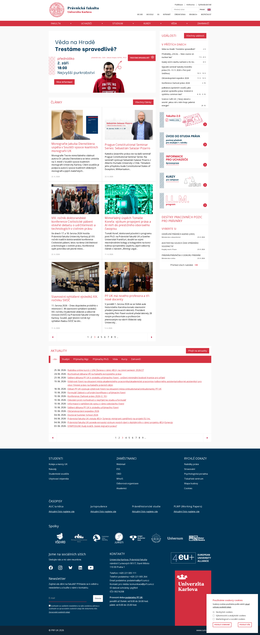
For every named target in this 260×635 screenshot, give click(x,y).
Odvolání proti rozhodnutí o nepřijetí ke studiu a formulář (97, 400)
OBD (118, 473)
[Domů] (71, 10)
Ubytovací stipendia (59, 478)
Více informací (64, 81)
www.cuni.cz (202, 630)
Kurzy (147, 23)
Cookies (188, 488)
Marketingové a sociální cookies (230, 619)
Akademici (121, 488)
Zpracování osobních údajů (59, 612)
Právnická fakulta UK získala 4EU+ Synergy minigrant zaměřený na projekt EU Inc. (109, 418)
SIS (158, 14)
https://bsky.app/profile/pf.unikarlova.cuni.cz (70, 568)
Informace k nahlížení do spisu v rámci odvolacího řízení (96, 403)
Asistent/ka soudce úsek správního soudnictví (180, 244)
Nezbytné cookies (224, 612)
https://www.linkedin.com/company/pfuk (81, 568)
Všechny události (195, 35)
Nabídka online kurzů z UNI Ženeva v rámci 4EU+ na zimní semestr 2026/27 (106, 370)
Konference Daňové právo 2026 (176, 83)
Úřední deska (180, 14)
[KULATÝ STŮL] (139, 71)
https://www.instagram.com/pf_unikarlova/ (60, 568)
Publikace (179, 4)
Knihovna (190, 4)
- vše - (55, 359)
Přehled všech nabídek (181, 264)
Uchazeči (86, 23)
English (209, 9)
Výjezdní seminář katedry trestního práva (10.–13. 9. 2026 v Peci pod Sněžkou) (177, 70)
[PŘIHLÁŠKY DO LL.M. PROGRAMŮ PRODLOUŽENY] (139, 77)
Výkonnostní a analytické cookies (231, 615)
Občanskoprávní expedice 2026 (175, 78)
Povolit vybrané (222, 625)
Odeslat (98, 598)
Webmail (120, 464)
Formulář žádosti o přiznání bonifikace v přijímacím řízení (96, 392)
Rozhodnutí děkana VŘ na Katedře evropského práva (94, 373)
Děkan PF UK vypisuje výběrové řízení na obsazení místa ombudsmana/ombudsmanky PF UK (114, 388)
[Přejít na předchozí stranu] (53, 336)
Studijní (65, 359)
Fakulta (56, 23)
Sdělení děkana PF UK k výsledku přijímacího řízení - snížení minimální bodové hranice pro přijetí (116, 377)
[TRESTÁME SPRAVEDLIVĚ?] (139, 58)
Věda (174, 23)
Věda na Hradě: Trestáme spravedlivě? (178, 49)
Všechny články (143, 102)
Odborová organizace (127, 483)
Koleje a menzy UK (58, 464)
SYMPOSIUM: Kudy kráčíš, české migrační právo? (92, 426)
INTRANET (167, 14)
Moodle (150, 14)
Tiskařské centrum (193, 478)
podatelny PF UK (133, 597)
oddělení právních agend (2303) (178, 234)
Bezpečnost (206, 14)
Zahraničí (203, 23)
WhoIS (119, 478)
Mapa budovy (191, 483)
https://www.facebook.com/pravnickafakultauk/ (51, 568)
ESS (118, 469)
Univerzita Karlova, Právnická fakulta (128, 559)
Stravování (189, 469)
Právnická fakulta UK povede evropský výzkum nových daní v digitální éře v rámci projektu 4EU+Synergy (120, 422)
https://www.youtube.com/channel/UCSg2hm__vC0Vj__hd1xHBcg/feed (90, 568)
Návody (52, 469)
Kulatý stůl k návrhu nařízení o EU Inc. (178, 62)
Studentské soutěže (59, 473)
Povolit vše (245, 625)
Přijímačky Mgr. (81, 359)
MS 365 (140, 14)
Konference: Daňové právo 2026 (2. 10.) (87, 396)
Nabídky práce (191, 464)
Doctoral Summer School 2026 (83, 414)
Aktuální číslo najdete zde (61, 511)
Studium (118, 23)
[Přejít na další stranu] (152, 336)
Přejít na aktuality (197, 350)
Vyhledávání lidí (204, 4)
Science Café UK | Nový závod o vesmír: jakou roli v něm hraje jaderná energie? (178, 102)
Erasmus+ (193, 14)
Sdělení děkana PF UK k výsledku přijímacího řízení (93, 407)
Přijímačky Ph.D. (101, 359)
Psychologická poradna (196, 473)
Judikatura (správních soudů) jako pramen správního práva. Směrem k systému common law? (177, 91)
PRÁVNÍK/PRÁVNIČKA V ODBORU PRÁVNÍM (181, 255)
